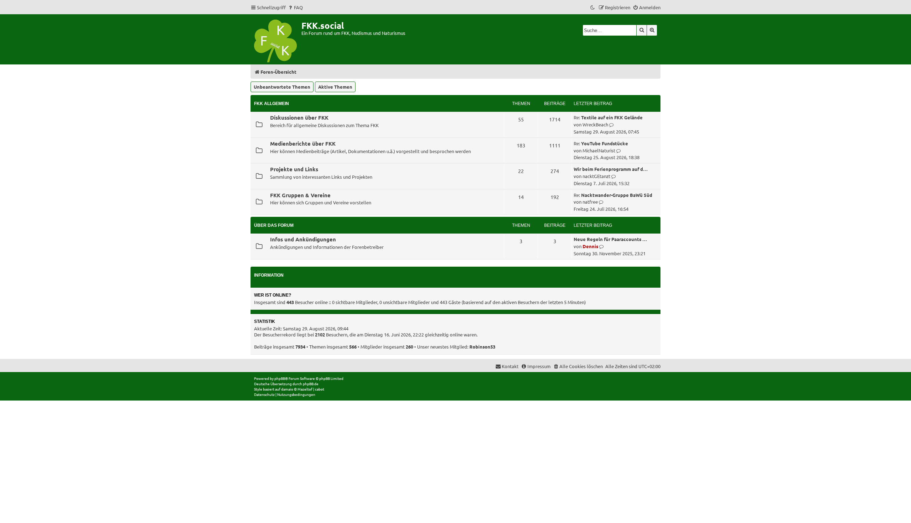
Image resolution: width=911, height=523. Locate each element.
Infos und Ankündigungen (303, 239)
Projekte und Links (294, 169)
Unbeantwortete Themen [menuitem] (282, 87)
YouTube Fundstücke (604, 143)
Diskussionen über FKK (299, 117)
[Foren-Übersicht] (276, 39)
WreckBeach (595, 124)
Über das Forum (274, 225)
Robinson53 (482, 347)
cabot (319, 389)
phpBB (279, 378)
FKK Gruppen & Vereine (300, 195)
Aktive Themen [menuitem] (335, 87)
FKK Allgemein (271, 103)
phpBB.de (310, 383)
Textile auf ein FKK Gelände (612, 117)
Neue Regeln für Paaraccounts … (610, 239)
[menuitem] (295, 7)
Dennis (590, 246)
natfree (590, 202)
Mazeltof (304, 389)
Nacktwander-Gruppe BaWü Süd (616, 195)
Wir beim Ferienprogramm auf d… (611, 169)
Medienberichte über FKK (303, 143)
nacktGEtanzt (596, 176)
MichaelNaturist (599, 150)
